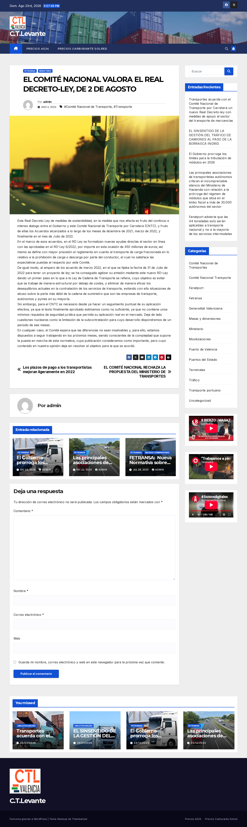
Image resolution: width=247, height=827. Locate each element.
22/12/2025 (198, 742)
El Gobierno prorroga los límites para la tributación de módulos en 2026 (210, 158)
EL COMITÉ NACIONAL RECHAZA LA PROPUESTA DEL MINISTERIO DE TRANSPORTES (135, 372)
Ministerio (45, 71)
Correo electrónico (29, 615)
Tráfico (194, 380)
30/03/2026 (28, 742)
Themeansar (79, 818)
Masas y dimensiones (157, 452)
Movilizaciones (200, 339)
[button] (226, 49)
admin (47, 102)
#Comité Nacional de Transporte (88, 107)
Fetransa (30, 71)
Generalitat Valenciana (205, 308)
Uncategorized (200, 400)
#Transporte (123, 107)
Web (17, 638)
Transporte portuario (205, 390)
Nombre (21, 591)
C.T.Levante (27, 34)
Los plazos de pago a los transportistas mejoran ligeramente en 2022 (57, 369)
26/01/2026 (84, 742)
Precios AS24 (37, 48)
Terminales (197, 370)
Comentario (23, 511)
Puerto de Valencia (203, 349)
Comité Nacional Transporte (210, 278)
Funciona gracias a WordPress (29, 818)
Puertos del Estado (203, 360)
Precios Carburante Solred (82, 48)
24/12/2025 (141, 742)
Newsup (62, 818)
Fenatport (196, 288)
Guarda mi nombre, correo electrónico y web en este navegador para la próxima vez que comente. (92, 662)
